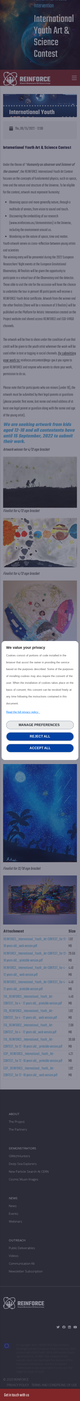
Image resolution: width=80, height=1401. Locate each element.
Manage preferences (40, 725)
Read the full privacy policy (23, 712)
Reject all (40, 736)
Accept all (40, 748)
